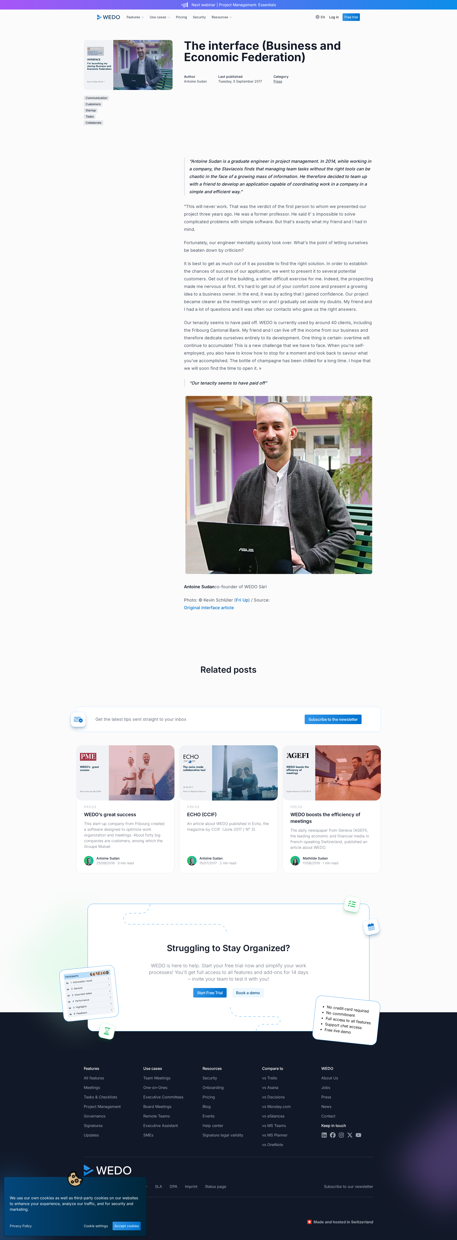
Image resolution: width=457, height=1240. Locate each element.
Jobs (325, 1087)
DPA (173, 1186)
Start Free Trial (210, 992)
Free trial (351, 17)
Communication (96, 98)
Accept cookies (126, 1226)
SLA (158, 1186)
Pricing (181, 17)
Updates (91, 1135)
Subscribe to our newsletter (348, 1186)
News (326, 1106)
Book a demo (248, 992)
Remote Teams (156, 1116)
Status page (215, 1186)
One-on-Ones (155, 1087)
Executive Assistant (160, 1125)
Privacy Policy (21, 1226)
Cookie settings (96, 1226)
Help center (213, 1125)
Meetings (92, 1087)
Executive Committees (163, 1097)
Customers (93, 104)
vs (269, 1078)
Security (199, 17)
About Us (329, 1078)
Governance (94, 1116)
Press (277, 81)
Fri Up (242, 600)
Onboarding (213, 1087)
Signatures (93, 1125)
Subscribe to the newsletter (333, 719)
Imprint (191, 1186)
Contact (328, 1116)
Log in (334, 17)
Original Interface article (209, 607)
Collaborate (93, 122)
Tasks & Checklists (100, 1097)
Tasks (90, 116)
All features (94, 1078)
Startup (91, 110)
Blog (207, 1106)
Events (208, 1116)
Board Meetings (157, 1106)
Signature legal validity (223, 1135)
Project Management (102, 1106)
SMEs (148, 1135)
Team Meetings (156, 1078)
